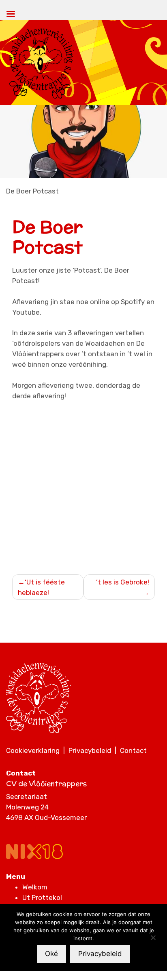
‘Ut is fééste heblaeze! (41, 587)
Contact (133, 750)
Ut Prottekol (42, 897)
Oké (51, 954)
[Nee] (153, 937)
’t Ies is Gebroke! (122, 582)
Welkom (34, 887)
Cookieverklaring (33, 750)
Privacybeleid (90, 750)
